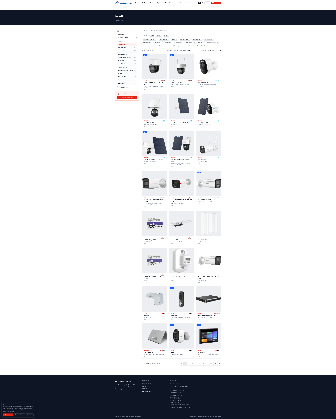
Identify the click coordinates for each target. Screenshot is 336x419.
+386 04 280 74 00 (175, 393)
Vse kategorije (121, 41)
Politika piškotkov (192, 416)
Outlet (166, 35)
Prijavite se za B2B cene (127, 97)
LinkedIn (180, 407)
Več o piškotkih (10, 411)
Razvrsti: (204, 50)
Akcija (159, 35)
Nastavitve (29, 414)
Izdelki (152, 2)
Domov (137, 2)
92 (211, 363)
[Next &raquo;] (219, 363)
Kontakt (178, 2)
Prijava (207, 2)
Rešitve (144, 2)
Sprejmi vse (8, 414)
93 (215, 363)
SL (199, 2)
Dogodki (171, 2)
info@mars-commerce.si (177, 390)
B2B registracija (216, 2)
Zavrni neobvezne (19, 414)
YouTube (187, 407)
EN (202, 2)
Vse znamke (120, 34)
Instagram (173, 407)
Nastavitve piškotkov (203, 416)
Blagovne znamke (162, 2)
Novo (152, 35)
